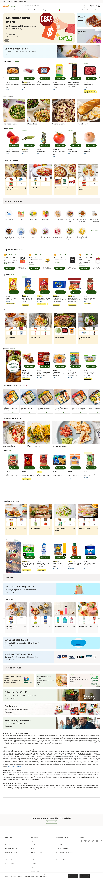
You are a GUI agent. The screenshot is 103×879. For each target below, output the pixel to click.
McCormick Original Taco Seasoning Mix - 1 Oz (43, 298)
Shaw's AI (97, 10)
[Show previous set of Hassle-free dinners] (4, 179)
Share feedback (51, 822)
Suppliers (32, 860)
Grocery (5, 1)
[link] (9, 54)
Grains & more (58, 124)
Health (10, 1)
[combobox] (54, 6)
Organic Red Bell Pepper (12, 151)
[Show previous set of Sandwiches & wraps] (4, 519)
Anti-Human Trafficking (62, 856)
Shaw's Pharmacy (10, 856)
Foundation (33, 867)
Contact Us (33, 845)
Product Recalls (34, 871)
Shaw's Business (9, 863)
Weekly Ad (91, 10)
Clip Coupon (9, 268)
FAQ (31, 841)
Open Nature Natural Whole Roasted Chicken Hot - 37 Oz (90, 374)
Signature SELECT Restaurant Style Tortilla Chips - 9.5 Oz (43, 475)
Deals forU (85, 10)
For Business (22, 1)
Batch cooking (9, 446)
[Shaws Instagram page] (93, 841)
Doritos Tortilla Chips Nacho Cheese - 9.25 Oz (28, 474)
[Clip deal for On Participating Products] (56, 21)
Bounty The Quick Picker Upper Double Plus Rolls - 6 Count (28, 565)
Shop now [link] (13, 31)
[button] (15, 5)
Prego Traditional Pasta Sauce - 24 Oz (89, 298)
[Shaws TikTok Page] (100, 841)
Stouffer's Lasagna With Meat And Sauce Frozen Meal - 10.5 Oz (43, 374)
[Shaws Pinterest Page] (89, 841)
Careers (32, 856)
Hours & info (13, 6)
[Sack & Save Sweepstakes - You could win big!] (13, 557)
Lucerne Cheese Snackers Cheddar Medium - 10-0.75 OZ (74, 475)
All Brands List (9, 860)
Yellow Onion (87, 151)
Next (98, 401)
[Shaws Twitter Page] (85, 841)
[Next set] (99, 78)
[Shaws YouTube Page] (97, 841)
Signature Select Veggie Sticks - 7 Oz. (90, 474)
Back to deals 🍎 (56, 10)
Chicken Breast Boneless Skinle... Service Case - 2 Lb (12, 86)
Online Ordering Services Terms (16, 766)
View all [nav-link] (24, 386)
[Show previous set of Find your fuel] (4, 617)
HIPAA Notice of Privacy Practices (65, 852)
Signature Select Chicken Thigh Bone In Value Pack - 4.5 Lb (59, 86)
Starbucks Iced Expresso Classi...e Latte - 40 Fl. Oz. (74, 565)
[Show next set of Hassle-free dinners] (99, 179)
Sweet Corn (25, 151)
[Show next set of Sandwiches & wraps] (99, 519)
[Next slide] (8, 40)
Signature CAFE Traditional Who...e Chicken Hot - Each (27, 374)
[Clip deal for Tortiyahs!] (71, 21)
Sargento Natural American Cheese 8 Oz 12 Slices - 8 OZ (74, 299)
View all (17, 61)
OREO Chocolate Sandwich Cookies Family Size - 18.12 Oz (59, 299)
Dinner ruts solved (35, 446)
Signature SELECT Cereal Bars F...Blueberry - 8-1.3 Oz (59, 475)
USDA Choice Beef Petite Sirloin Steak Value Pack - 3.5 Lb (28, 86)
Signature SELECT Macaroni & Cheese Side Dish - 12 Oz (59, 374)
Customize (27, 876)
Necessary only (73, 876)
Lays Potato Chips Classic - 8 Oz (11, 298)
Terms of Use (59, 841)
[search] (83, 5)
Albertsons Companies (36, 852)
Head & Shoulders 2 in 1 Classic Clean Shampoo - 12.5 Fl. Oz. (43, 565)
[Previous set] (4, 78)
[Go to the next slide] (98, 262)
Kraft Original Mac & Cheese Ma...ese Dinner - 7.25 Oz (28, 299)
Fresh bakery (82, 124)
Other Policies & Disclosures (63, 860)
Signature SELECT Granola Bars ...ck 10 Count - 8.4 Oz (11, 475)
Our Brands (8, 841)
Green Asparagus (72, 151)
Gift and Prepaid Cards (11, 848)
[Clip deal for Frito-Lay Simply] (56, 35)
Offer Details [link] (6, 263)
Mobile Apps (8, 845)
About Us (33, 848)
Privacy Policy (59, 845)
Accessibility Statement (62, 848)
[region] (51, 876)
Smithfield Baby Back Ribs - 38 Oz (73, 85)
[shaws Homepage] (6, 6)
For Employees (34, 863)
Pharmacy (15, 1)
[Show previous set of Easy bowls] (4, 328)
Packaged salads (10, 124)
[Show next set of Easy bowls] (99, 328)
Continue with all (84, 876)
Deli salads (32, 124)
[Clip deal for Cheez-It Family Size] (71, 35)
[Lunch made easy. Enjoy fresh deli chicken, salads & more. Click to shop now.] (13, 366)
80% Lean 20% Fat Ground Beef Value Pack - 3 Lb (90, 86)
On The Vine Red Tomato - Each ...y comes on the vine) (59, 153)
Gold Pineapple (41, 151)
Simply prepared (59, 446)
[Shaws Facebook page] (82, 841)
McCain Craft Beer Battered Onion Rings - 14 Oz (58, 565)
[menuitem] (5, 10)
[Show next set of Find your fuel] (99, 617)
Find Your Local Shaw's (11, 852)
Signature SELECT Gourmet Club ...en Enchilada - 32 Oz (72, 374)
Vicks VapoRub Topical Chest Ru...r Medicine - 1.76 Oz (89, 565)
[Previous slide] (5, 40)
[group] (39, 28)
